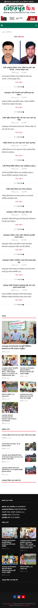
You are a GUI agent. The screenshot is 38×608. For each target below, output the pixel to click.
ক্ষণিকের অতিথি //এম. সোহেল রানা (8, 395)
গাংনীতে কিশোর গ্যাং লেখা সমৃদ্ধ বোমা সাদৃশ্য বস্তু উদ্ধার (19, 143)
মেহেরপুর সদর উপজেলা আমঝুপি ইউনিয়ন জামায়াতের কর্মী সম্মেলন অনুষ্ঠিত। (16, 347)
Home (3, 32)
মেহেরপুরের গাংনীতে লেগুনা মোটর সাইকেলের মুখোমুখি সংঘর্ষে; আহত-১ (19, 236)
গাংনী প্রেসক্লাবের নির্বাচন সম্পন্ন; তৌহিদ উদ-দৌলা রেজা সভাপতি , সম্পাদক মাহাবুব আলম (19, 69)
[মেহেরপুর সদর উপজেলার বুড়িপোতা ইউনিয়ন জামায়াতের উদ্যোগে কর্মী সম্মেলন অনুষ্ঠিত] (28, 360)
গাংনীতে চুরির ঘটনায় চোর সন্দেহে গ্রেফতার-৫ (19, 189)
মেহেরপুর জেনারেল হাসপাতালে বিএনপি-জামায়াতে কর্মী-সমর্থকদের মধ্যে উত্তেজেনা (9, 418)
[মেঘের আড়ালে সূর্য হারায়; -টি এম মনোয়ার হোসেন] (30, 447)
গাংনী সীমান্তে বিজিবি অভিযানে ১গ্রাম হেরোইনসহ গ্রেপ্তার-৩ (19, 166)
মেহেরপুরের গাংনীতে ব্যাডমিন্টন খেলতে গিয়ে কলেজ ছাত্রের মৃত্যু (19, 261)
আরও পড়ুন (18, 82)
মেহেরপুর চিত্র (9, 604)
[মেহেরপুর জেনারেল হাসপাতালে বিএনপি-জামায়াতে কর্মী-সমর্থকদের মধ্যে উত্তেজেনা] (10, 407)
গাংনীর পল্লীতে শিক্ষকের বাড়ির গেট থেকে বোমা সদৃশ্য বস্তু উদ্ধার (19, 119)
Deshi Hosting (25, 605)
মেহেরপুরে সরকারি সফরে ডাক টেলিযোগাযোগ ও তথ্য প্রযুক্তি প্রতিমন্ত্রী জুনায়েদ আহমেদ (12, 469)
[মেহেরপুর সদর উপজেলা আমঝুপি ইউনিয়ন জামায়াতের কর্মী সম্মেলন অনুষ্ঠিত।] (19, 332)
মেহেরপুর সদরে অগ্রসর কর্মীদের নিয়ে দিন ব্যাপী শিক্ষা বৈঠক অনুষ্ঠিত (26, 396)
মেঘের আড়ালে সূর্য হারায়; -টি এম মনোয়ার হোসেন (11, 445)
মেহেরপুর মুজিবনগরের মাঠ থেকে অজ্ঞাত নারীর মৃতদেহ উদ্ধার (19, 435)
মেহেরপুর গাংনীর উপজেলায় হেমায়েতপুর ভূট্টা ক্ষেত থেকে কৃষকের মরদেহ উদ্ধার (19, 286)
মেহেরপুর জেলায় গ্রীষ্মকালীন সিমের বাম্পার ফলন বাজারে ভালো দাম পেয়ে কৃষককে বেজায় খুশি (12, 457)
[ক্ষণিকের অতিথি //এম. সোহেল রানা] (10, 386)
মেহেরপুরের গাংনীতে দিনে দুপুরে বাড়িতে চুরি (19, 212)
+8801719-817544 (13, 515)
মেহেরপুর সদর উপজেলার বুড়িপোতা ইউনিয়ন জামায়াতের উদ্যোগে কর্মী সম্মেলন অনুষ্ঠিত (27, 371)
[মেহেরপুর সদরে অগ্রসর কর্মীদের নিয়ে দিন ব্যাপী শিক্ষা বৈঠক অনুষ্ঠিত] (28, 386)
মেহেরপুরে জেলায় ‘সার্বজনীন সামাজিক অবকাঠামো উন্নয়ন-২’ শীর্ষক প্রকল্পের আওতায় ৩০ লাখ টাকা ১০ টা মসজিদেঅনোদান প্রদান (10, 371)
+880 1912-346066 (13, 517)
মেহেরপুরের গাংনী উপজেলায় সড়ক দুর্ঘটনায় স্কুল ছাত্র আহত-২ (19, 94)
